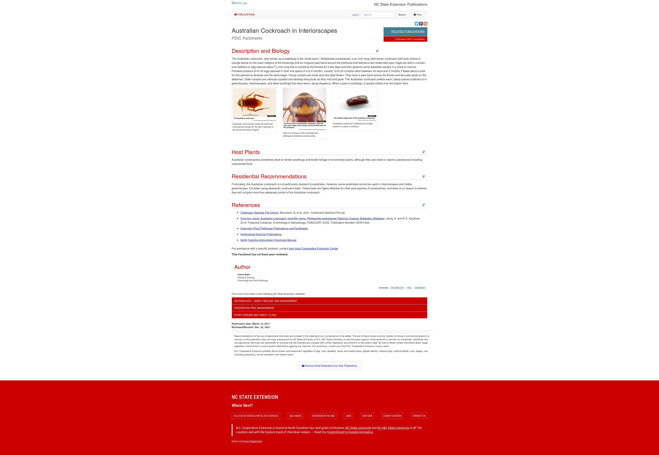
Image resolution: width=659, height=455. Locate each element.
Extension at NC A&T (323, 415)
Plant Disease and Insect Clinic (255, 315)
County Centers (392, 415)
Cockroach (420, 288)
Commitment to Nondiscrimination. (350, 432)
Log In (355, 14)
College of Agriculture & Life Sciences (256, 415)
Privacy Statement (252, 441)
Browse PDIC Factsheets (411, 39)
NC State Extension (255, 397)
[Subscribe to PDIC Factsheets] (425, 24)
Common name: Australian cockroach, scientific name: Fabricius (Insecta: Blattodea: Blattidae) (312, 218)
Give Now (367, 415)
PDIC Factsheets (247, 38)
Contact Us (418, 415)
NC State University (358, 428)
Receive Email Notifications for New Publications (330, 365)
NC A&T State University (393, 428)
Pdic (409, 288)
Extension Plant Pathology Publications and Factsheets (274, 228)
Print (419, 14)
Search (402, 14)
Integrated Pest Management (254, 308)
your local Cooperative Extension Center (313, 248)
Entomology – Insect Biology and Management (265, 301)
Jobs (348, 415)
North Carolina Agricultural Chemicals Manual (268, 240)
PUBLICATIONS (246, 14)
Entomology (397, 288)
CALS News (295, 415)
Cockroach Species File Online (259, 213)
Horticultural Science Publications (261, 234)
